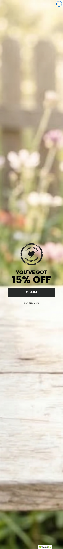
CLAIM (31, 292)
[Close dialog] (59, 4)
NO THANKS (31, 303)
